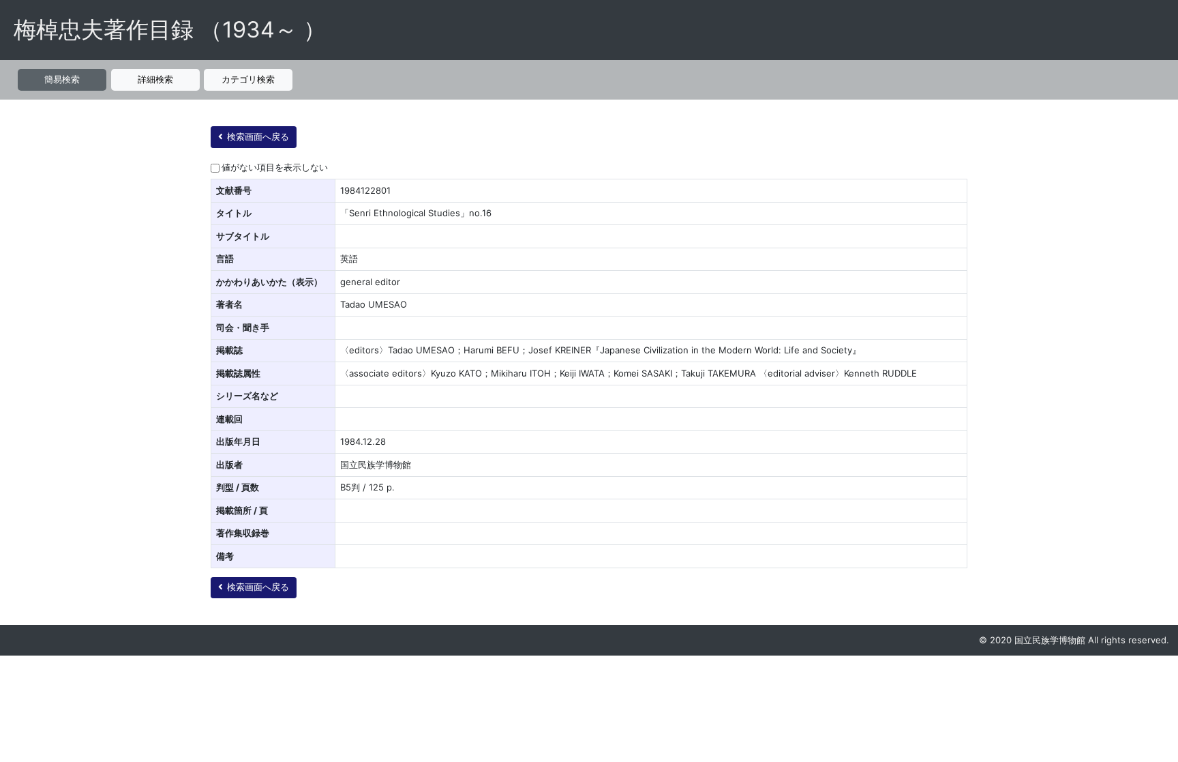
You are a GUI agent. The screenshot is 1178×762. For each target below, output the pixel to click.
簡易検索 (62, 79)
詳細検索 (155, 79)
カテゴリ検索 (248, 79)
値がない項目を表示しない (275, 167)
